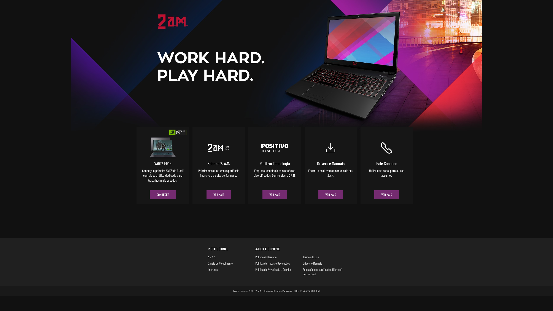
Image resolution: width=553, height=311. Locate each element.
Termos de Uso (311, 257)
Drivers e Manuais (312, 263)
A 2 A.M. (212, 257)
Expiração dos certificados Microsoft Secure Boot (322, 272)
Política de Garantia (265, 257)
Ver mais (218, 194)
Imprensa (213, 269)
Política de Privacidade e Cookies (273, 269)
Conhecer (163, 194)
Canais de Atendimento (220, 263)
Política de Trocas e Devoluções (272, 263)
